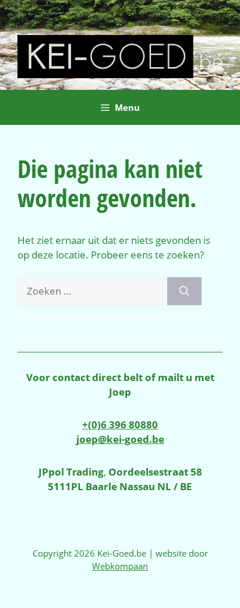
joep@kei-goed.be (120, 439)
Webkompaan (120, 566)
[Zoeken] (184, 291)
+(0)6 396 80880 (120, 424)
